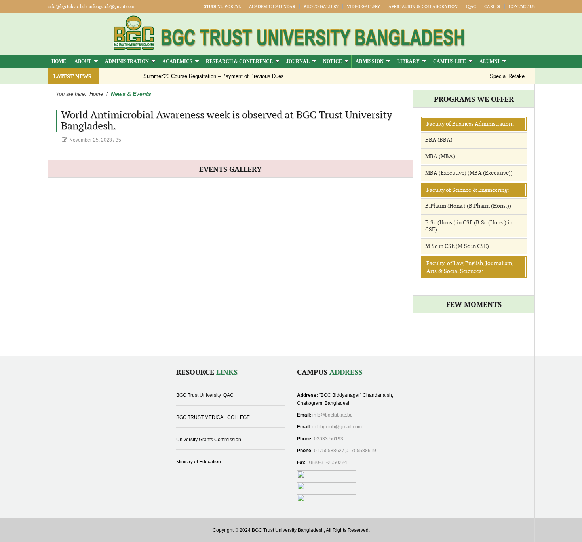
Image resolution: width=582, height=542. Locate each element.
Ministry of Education (198, 461)
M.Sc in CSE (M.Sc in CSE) (457, 246)
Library (408, 61)
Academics (177, 61)
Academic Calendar (272, 6)
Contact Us (522, 6)
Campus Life (449, 61)
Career (492, 6)
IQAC (471, 6)
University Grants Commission (208, 439)
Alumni (489, 61)
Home (58, 61)
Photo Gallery (321, 6)
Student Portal (222, 6)
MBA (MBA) (440, 156)
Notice (332, 61)
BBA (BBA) (439, 139)
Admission (370, 61)
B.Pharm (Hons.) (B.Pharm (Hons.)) (468, 206)
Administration (127, 61)
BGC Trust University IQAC (205, 395)
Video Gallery (363, 6)
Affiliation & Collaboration (423, 6)
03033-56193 (328, 439)
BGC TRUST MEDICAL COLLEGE (213, 417)
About (82, 61)
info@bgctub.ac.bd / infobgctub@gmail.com (91, 6)
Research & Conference (239, 61)
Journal (298, 61)
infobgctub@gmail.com (337, 427)
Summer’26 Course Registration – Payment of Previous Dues (204, 76)
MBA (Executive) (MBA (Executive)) (469, 173)
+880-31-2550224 (327, 462)
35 (118, 140)
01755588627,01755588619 (345, 450)
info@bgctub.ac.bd (332, 415)
